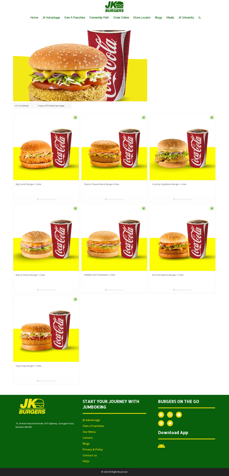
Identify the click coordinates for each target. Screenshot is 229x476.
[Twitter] (170, 423)
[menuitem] (34, 17)
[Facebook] (161, 415)
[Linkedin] (161, 423)
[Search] (198, 17)
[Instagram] (170, 415)
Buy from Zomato (47, 199)
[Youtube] (179, 415)
